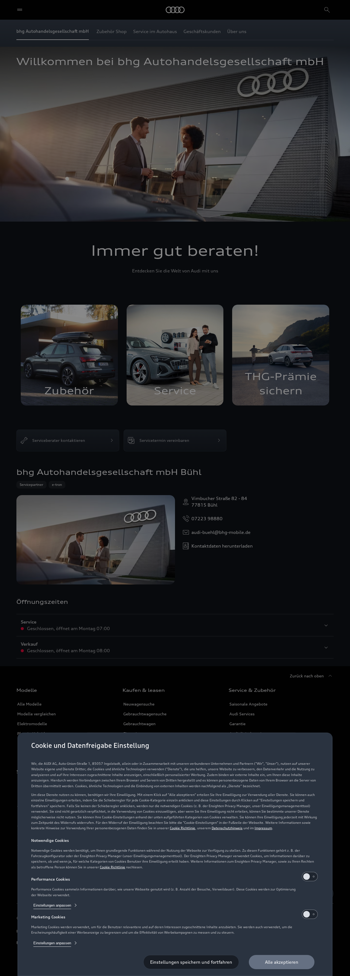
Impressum (263, 828)
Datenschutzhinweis (227, 828)
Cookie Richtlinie (182, 828)
